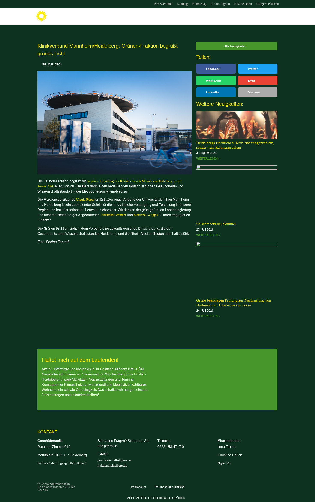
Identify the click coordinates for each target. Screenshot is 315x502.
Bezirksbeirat (243, 4)
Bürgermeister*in (268, 4)
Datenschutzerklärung (169, 486)
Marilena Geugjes (146, 215)
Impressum (138, 486)
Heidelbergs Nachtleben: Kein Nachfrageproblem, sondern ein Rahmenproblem (235, 145)
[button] (216, 69)
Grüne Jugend (220, 4)
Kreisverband (163, 4)
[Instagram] (39, 4)
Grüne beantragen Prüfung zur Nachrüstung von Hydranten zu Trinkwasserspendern (233, 302)
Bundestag (199, 4)
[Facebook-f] (48, 4)
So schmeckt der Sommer (216, 224)
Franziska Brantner (113, 215)
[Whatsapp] (57, 4)
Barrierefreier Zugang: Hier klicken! (62, 463)
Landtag (182, 4)
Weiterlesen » (208, 158)
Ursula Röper (85, 199)
